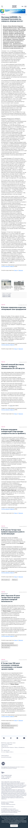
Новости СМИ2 (6, 295)
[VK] (3, 738)
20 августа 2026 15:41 (23, 592)
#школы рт (14, 579)
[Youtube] (24, 738)
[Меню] (25, 6)
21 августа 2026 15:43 (23, 427)
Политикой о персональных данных (13, 821)
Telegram (20, 270)
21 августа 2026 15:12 (23, 526)
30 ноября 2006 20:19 (23, 14)
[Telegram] (10, 738)
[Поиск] (2, 6)
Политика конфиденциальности (7, 814)
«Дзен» (15, 270)
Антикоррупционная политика (7, 806)
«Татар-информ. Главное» (7, 266)
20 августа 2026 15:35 (23, 659)
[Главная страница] (14, 6)
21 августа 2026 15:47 (23, 362)
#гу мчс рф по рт (5, 579)
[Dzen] (17, 738)
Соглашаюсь (14, 825)
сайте (11, 405)
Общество (3, 14)
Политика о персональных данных (8, 804)
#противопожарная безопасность (9, 645)
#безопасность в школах (7, 643)
